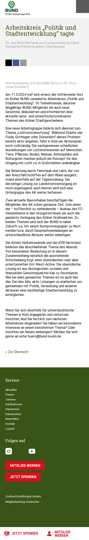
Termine (10, 399)
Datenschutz (13, 414)
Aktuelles (11, 389)
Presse (9, 394)
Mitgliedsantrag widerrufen (22, 501)
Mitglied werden (62, 534)
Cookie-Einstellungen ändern (23, 496)
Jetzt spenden (25, 533)
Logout (9, 428)
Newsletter (12, 418)
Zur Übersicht (18, 352)
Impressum (12, 409)
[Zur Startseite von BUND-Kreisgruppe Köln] (11, 6)
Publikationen (13, 404)
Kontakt (10, 423)
